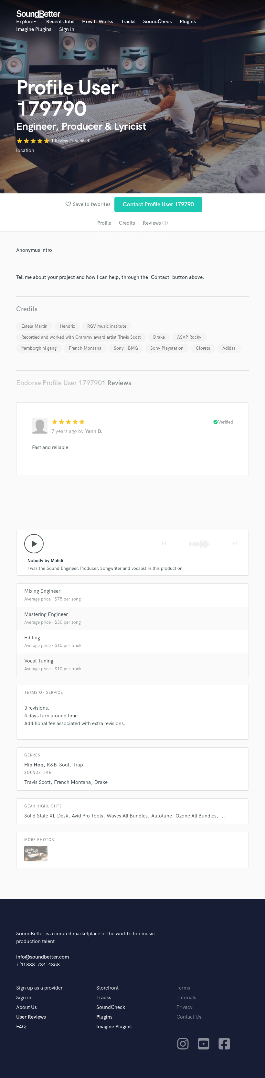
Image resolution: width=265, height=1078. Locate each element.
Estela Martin (34, 326)
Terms (183, 988)
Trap (78, 765)
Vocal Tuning (38, 661)
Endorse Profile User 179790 (59, 383)
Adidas (229, 348)
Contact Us (188, 1017)
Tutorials (186, 998)
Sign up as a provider (39, 988)
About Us (26, 1007)
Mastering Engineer (46, 614)
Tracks (128, 22)
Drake (159, 337)
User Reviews (31, 1017)
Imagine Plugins (33, 29)
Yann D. (93, 431)
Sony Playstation (167, 348)
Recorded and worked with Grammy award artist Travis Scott (81, 337)
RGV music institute (106, 326)
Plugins (188, 22)
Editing (32, 638)
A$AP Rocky (189, 337)
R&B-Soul (58, 765)
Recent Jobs (60, 22)
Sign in (66, 29)
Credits (127, 223)
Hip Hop (33, 765)
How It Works (97, 22)
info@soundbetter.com (42, 957)
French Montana (85, 348)
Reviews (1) (155, 223)
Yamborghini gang (39, 348)
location (25, 151)
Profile (104, 223)
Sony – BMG (126, 348)
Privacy (184, 1007)
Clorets (203, 348)
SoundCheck (157, 22)
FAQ (21, 1027)
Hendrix (67, 326)
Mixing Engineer (42, 591)
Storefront (107, 988)
